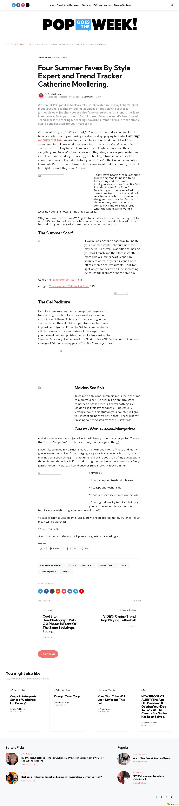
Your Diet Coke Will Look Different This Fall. (111, 699)
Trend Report (48, 571)
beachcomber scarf (64, 279)
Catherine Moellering (51, 565)
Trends (63, 57)
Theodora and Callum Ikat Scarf (69, 286)
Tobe (124, 565)
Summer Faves (107, 565)
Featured (48, 610)
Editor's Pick (45, 57)
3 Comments (88, 96)
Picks (72, 565)
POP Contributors (102, 5)
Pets (145, 690)
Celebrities (60, 690)
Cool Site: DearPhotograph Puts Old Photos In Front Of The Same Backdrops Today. (59, 623)
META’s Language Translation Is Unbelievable (150, 777)
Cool (68, 690)
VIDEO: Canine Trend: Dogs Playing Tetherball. (117, 618)
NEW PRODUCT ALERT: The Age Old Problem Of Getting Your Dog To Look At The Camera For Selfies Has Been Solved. (154, 706)
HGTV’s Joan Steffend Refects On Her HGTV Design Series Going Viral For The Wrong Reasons (62, 759)
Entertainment (141, 754)
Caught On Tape (122, 5)
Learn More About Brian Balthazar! (152, 757)
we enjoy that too (50, 140)
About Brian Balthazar (68, 5)
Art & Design (28, 754)
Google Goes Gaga (67, 696)
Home (51, 5)
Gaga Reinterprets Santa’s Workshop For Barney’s (23, 699)
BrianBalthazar (54, 94)
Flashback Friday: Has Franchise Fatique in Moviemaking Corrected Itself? (61, 776)
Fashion (55, 57)
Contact (86, 5)
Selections (87, 565)
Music (23, 690)
